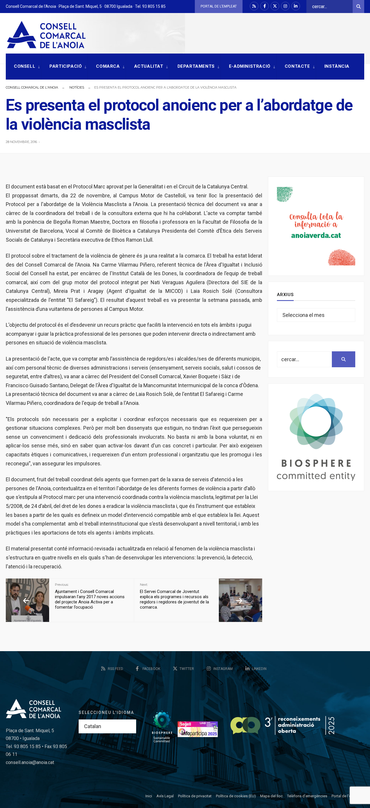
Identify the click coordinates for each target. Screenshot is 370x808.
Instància (336, 66)
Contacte (297, 66)
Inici (148, 796)
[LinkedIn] (295, 6)
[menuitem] (23, 67)
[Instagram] (285, 6)
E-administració (250, 66)
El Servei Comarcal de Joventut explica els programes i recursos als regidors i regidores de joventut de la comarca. (174, 596)
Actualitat (148, 66)
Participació (65, 66)
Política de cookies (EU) (236, 796)
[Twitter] (275, 6)
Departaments (196, 66)
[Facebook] (264, 6)
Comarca (108, 66)
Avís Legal (165, 796)
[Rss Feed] (254, 6)
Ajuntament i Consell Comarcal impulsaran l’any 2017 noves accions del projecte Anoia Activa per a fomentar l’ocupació (90, 596)
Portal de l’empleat (219, 6)
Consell (24, 66)
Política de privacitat (195, 796)
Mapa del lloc (271, 796)
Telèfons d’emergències (307, 796)
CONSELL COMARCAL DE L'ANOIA (32, 87)
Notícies (76, 87)
